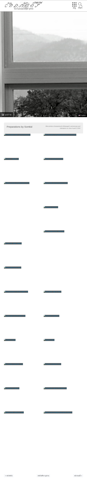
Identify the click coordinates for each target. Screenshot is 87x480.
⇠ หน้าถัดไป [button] (8, 475)
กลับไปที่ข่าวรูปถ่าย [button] (43, 475)
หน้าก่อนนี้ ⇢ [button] (78, 475)
